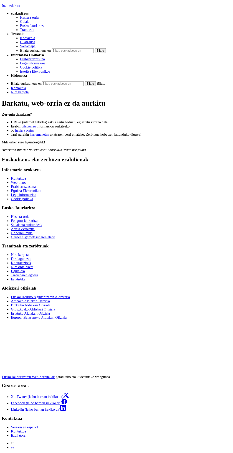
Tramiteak (27, 30)
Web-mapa (27, 46)
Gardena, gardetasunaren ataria (33, 237)
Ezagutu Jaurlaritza (24, 221)
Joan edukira (11, 6)
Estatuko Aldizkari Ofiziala (30, 313)
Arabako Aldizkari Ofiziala (30, 301)
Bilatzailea (27, 42)
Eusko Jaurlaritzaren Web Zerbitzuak (28, 377)
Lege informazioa (23, 195)
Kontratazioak (21, 263)
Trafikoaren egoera (24, 275)
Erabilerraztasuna (32, 59)
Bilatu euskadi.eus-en (35, 50)
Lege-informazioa (33, 63)
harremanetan (39, 134)
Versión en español (24, 427)
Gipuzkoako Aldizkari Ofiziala (33, 309)
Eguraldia (18, 271)
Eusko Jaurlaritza (32, 26)
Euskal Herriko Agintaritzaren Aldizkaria (40, 297)
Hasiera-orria (29, 17)
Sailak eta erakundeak (26, 225)
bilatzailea (28, 126)
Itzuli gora (18, 435)
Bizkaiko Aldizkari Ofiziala (30, 305)
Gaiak (24, 21)
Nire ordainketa (22, 267)
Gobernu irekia (22, 233)
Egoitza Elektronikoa (35, 71)
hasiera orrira (24, 130)
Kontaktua (27, 38)
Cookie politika (31, 67)
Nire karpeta (20, 92)
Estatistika (18, 279)
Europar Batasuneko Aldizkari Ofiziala (39, 317)
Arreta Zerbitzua (23, 229)
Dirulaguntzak (21, 259)
